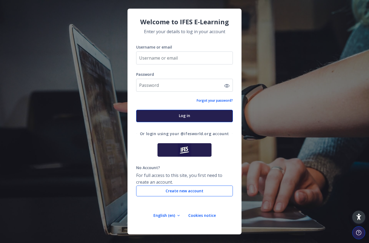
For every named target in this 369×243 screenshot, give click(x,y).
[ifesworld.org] (184, 150)
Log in (184, 115)
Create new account (184, 190)
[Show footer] (358, 232)
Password (145, 74)
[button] (358, 217)
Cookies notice (202, 215)
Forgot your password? (215, 100)
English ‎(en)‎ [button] (164, 215)
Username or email (154, 47)
